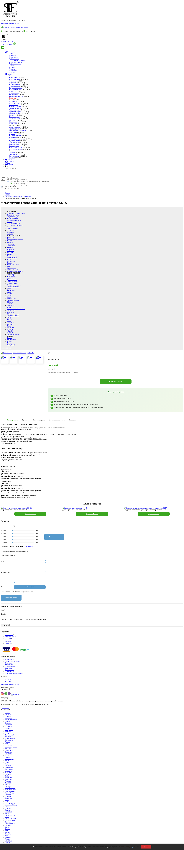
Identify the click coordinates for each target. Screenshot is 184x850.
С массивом (13, 81)
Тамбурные (10, 251)
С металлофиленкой (13, 300)
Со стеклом (13, 94)
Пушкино (8, 810)
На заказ (12, 158)
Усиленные (10, 322)
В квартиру (13, 101)
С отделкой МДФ (14, 79)
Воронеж (8, 728)
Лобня (7, 776)
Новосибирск (9, 793)
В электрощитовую (13, 264)
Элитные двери (14, 156)
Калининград (9, 759)
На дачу (11, 115)
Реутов (7, 813)
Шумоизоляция (14, 122)
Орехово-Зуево (10, 803)
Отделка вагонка (14, 86)
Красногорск (9, 769)
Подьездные (9, 671)
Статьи (12, 65)
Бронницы (8, 718)
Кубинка (8, 774)
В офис (9, 259)
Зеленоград (8, 752)
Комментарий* (5, 572)
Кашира (7, 760)
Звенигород (9, 750)
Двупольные (11, 276)
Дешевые (12, 152)
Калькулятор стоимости (18, 60)
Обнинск (8, 796)
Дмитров (8, 736)
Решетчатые (13, 132)
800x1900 (10, 331)
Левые (9, 326)
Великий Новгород (11, 719)
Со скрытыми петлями (16, 139)
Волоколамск (9, 726)
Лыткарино (8, 779)
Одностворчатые (14, 141)
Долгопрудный (10, 738)
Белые (11, 91)
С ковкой (9, 222)
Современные (11, 310)
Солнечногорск (10, 824)
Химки (7, 839)
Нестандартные (14, 146)
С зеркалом (13, 77)
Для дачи (9, 240)
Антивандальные (14, 127)
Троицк (7, 832)
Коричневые (10, 290)
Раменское (8, 812)
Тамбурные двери (15, 108)
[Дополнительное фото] (5, 360)
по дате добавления (17, 546)
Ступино (8, 825)
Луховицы (8, 777)
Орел (6, 801)
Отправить (5, 625)
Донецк (7, 742)
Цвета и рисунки (15, 64)
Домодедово (9, 740)
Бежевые (9, 304)
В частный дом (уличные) (15, 239)
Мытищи (8, 786)
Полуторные (11, 312)
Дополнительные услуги (57, 420)
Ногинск (8, 795)
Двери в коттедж (14, 118)
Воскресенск (9, 730)
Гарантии (13, 71)
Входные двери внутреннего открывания (18, 196)
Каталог (9, 74)
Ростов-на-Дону (10, 815)
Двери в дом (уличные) (12, 661)
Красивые (10, 234)
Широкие (10, 324)
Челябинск (8, 841)
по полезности (29, 546)
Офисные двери (14, 117)
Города (12, 69)
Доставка (10, 159)
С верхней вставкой (15, 149)
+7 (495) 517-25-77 (9, 27)
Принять (146, 847)
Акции (12, 67)
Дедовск (7, 733)
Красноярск (8, 772)
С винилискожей (14, 84)
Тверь (7, 830)
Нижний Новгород (11, 789)
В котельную (13, 123)
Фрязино (8, 837)
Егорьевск (5, 708)
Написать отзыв (54, 537)
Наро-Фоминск (10, 788)
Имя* (2, 562)
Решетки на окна (10, 636)
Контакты (10, 164)
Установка (10, 161)
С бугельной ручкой (15, 147)
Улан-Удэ (8, 834)
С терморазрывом (15, 106)
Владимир (8, 723)
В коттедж (10, 242)
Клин (7, 764)
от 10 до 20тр (11, 345)
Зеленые (9, 293)
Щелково (8, 842)
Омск (7, 800)
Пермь (7, 806)
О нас (12, 53)
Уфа (6, 835)
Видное (7, 721)
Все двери (12, 98)
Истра (7, 755)
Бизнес (9, 321)
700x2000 (10, 333)
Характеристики (12, 420)
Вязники (8, 731)
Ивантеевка (8, 754)
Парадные (12, 120)
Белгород (8, 716)
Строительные (11, 268)
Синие (9, 297)
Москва (7, 784)
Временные (10, 327)
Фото (8, 163)
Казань (7, 757)
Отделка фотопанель (15, 89)
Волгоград (8, 725)
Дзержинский (9, 735)
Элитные (9, 338)
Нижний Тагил (10, 791)
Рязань (7, 817)
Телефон (4, 614)
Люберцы (8, 781)
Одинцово (8, 798)
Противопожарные (15, 112)
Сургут (7, 827)
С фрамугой (13, 137)
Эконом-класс (13, 154)
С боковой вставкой (13, 314)
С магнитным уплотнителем (16, 309)
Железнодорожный (11, 747)
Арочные (12, 134)
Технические (13, 110)
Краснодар (8, 771)
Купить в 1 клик (115, 381)
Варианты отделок (39, 420)
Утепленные (13, 105)
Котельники (9, 767)
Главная (7, 193)
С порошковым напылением (16, 213)
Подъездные (10, 249)
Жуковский (8, 748)
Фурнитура (25, 420)
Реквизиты (13, 57)
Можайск (8, 783)
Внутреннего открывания (17, 130)
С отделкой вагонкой (13, 223)
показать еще (6, 348)
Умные (9, 317)
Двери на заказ (14, 93)
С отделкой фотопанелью (15, 225)
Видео (12, 72)
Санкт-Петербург (10, 818)
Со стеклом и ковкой (16, 96)
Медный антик (11, 298)
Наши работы (14, 59)
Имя (3, 610)
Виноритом (10, 232)
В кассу (9, 263)
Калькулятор (73, 420)
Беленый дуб (11, 305)
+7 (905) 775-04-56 (22, 27)
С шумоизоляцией (15, 135)
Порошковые (13, 82)
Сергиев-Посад (10, 820)
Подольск (8, 808)
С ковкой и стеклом (13, 334)
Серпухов (8, 822)
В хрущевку (10, 247)
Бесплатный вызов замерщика (10, 23)
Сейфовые (10, 302)
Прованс (9, 307)
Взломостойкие (14, 144)
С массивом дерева (13, 215)
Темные (9, 295)
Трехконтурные (14, 129)
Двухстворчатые (12, 280)
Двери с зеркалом (12, 218)
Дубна (7, 743)
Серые (9, 292)
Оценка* (3, 567)
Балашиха (8, 714)
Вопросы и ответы (16, 62)
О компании (11, 52)
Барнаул (7, 713)
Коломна (8, 766)
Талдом (7, 829)
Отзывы (13, 55)
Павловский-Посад (11, 805)
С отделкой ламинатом (14, 220)
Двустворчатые (14, 142)
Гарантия (8, 643)
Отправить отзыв (11, 598)
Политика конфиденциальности (129, 847)
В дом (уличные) (14, 103)
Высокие (9, 254)
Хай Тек (9, 319)
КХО (8, 266)
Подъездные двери (15, 113)
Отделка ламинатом (15, 88)
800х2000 (10, 329)
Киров (7, 762)
